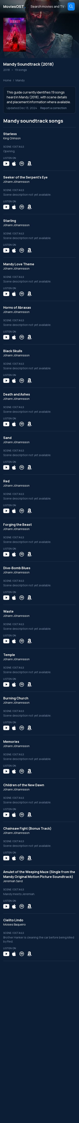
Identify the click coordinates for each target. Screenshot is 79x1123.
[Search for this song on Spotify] (22, 164)
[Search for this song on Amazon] (29, 164)
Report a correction (53, 108)
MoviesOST (14, 6)
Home (7, 80)
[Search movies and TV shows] (71, 6)
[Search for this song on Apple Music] (14, 164)
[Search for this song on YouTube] (6, 164)
